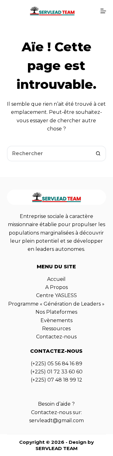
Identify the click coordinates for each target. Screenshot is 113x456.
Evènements (56, 320)
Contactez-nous (56, 337)
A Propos (56, 287)
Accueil (56, 279)
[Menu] (103, 11)
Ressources (56, 329)
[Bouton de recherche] (98, 153)
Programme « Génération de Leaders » (56, 304)
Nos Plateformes (56, 312)
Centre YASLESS (56, 295)
